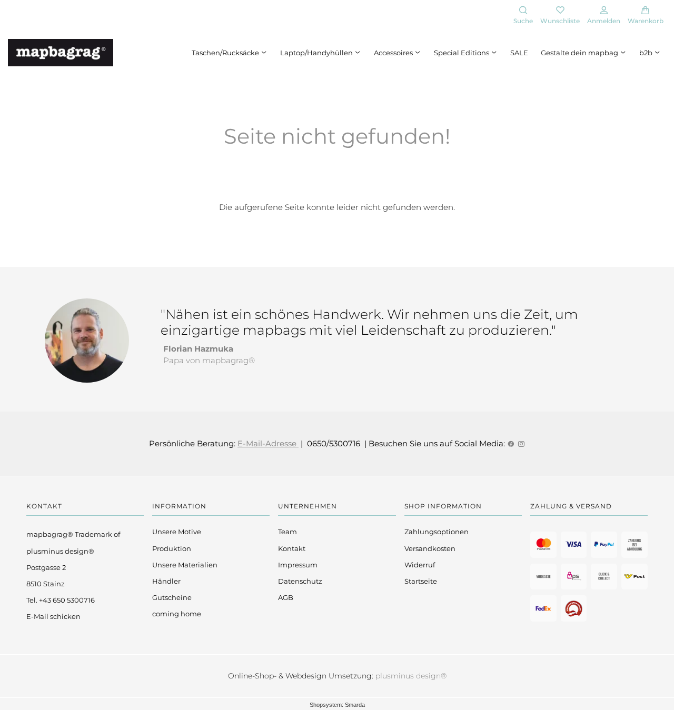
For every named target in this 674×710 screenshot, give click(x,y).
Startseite (420, 581)
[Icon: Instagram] (521, 443)
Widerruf (419, 565)
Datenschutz (300, 581)
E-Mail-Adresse (268, 443)
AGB (285, 597)
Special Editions (462, 52)
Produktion (171, 548)
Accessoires (394, 52)
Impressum (298, 565)
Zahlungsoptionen (436, 531)
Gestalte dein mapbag (580, 52)
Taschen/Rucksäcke (226, 52)
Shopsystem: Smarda (337, 705)
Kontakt (291, 548)
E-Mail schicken (53, 616)
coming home (176, 613)
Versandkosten (429, 548)
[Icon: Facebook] (511, 443)
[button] (523, 16)
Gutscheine (172, 597)
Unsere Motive (176, 531)
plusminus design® (411, 676)
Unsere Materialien (184, 565)
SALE (519, 52)
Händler (166, 581)
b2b (646, 52)
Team (287, 531)
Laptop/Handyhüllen (317, 52)
